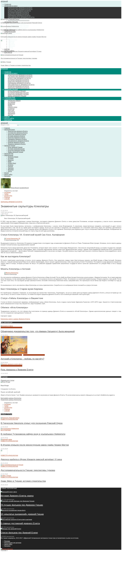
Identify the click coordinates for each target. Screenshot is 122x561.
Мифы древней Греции (17, 28)
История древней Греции (18, 25)
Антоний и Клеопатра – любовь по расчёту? (22, 359)
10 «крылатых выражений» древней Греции (22, 514)
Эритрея (11, 44)
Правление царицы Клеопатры (11, 399)
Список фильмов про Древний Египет (19, 532)
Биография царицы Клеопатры (11, 398)
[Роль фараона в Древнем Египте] (11, 364)
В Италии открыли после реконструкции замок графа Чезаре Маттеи (23, 36)
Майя (10, 38)
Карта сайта (9, 118)
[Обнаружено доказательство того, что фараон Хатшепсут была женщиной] (7, 326)
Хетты (10, 48)
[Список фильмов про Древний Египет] (11, 529)
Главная (7, 4)
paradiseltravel (24, 188)
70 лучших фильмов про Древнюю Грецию (22, 505)
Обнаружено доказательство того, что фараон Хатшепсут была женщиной (38, 331)
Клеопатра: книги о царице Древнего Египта (15, 319)
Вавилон (11, 104)
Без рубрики (6, 430)
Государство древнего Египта (20, 9)
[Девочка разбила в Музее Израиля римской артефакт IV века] (5, 48)
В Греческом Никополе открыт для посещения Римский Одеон (21, 23)
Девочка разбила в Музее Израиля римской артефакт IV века (21, 51)
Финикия (11, 46)
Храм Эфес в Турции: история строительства (16, 65)
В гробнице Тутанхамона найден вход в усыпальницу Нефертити (22, 30)
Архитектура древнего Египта (20, 7)
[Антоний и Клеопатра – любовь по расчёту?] (14, 353)
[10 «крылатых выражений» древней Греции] (13, 510)
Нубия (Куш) (12, 40)
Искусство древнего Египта (19, 11)
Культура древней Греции (18, 94)
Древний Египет (11, 6)
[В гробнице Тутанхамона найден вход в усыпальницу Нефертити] (10, 26)
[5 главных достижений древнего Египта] (16, 519)
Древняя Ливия (14, 33)
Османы (11, 41)
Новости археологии (9, 419)
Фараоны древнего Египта (18, 20)
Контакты (8, 52)
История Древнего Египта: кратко (17, 495)
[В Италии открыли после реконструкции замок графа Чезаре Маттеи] (6, 33)
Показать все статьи (7, 380)
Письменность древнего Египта (21, 17)
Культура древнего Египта (18, 14)
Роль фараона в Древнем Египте (17, 369)
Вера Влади (15, 188)
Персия (11, 43)
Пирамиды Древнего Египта (19, 15)
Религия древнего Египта (18, 86)
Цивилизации (10, 31)
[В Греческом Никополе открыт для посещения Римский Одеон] (10, 19)
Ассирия (11, 35)
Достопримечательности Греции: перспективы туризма (19, 58)
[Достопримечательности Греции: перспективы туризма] (12, 55)
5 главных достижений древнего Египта (20, 523)
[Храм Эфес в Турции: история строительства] (6, 62)
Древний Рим (9, 97)
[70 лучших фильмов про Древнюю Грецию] (17, 501)
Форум (6, 49)
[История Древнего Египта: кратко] (9, 492)
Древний (4, 1)
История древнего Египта (18, 12)
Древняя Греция (11, 89)
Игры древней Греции (17, 23)
